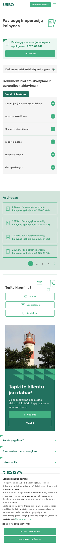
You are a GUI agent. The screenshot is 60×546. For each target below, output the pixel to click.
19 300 (32, 296)
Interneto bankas (40, 4)
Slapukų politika (23, 519)
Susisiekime (33, 304)
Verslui (30, 423)
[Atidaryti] (55, 440)
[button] (30, 524)
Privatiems (30, 414)
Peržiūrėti (30, 53)
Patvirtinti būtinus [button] (30, 539)
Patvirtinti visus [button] (30, 531)
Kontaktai (32, 313)
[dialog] (30, 510)
